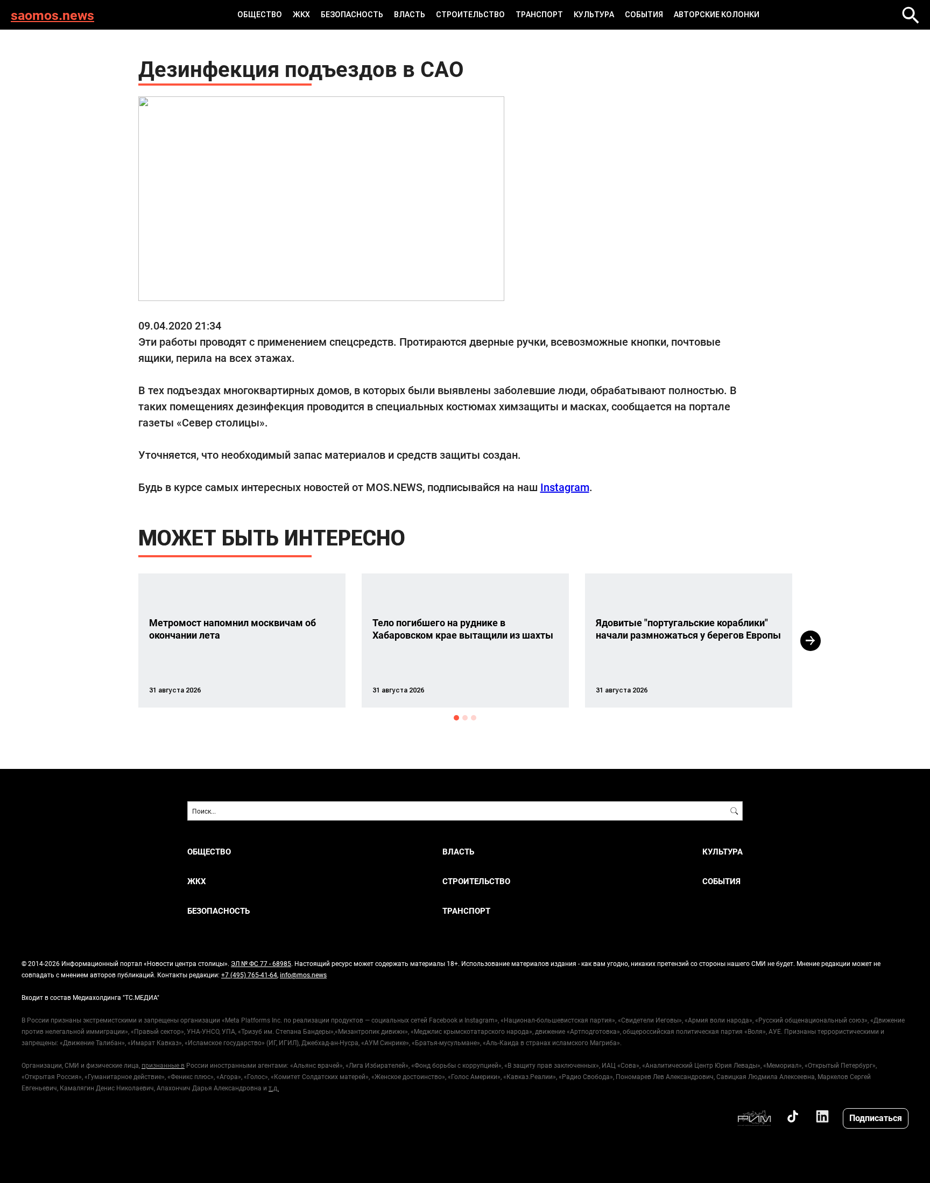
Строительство (470, 14)
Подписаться (875, 1117)
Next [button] (810, 641)
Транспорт (539, 14)
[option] (242, 640)
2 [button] (465, 717)
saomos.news (52, 15)
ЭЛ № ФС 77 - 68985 (261, 963)
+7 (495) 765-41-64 (249, 974)
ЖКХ (301, 14)
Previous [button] (119, 641)
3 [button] (473, 717)
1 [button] (456, 717)
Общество (259, 14)
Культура (594, 14)
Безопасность (352, 14)
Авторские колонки (716, 14)
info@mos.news (303, 974)
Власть (409, 14)
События (644, 14)
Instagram (564, 487)
